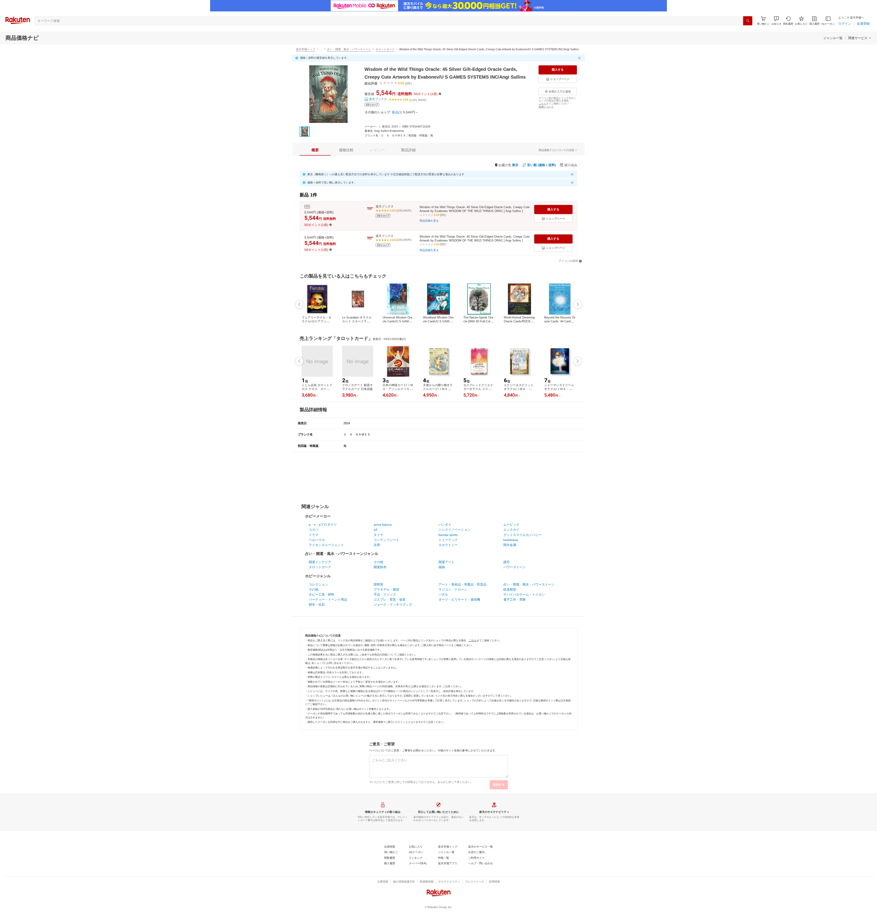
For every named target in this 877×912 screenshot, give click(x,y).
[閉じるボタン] (580, 58)
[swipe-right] (577, 304)
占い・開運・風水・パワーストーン (349, 49)
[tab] (315, 150)
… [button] (321, 49)
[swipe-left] (299, 304)
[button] (776, 20)
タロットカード (385, 49)
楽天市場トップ (305, 49)
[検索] (747, 20)
